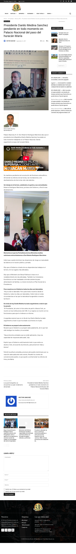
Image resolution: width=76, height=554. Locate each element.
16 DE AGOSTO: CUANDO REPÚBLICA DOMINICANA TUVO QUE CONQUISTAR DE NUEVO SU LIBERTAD (61, 85)
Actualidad (11, 18)
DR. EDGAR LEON (55, 77)
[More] (42, 46)
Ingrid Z (53, 83)
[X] (66, 1)
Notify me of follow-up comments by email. (18, 489)
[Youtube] (71, 1)
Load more (61, 65)
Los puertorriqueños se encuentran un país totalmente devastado (13, 385)
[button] (70, 13)
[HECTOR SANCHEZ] (5, 41)
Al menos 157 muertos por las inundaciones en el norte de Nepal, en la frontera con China (43, 530)
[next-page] (8, 445)
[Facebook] (61, 1)
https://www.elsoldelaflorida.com (27, 400)
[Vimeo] (69, 1)
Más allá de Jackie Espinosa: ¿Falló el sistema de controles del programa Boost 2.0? (61, 110)
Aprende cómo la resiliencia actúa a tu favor (64, 41)
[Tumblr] (33, 46)
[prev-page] (5, 445)
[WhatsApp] (38, 46)
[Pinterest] (25, 46)
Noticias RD (18, 18)
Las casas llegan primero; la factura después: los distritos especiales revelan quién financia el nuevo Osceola (65, 58)
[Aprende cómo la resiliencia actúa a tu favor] (54, 40)
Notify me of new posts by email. (15, 491)
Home (5, 18)
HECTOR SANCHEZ (10, 41)
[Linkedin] (29, 46)
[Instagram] (63, 1)
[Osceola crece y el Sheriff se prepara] (54, 34)
